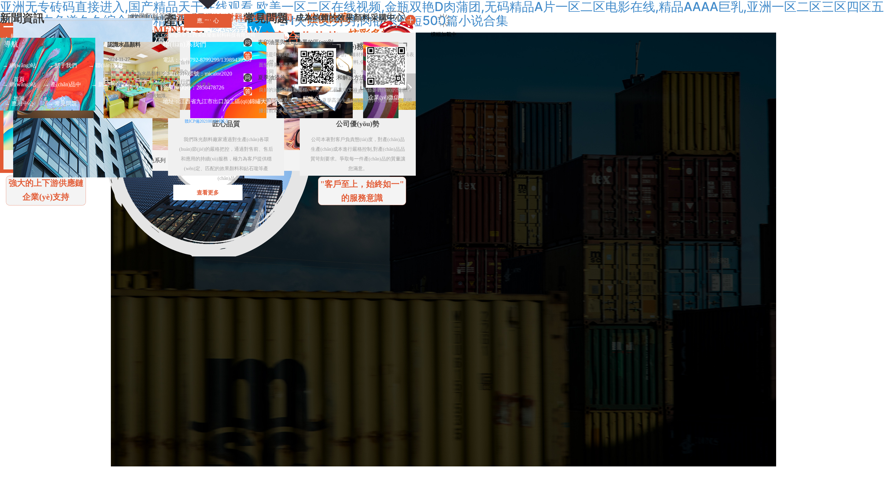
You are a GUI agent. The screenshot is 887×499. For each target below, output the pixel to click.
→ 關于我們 (62, 65)
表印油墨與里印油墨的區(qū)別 (295, 42)
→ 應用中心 (19, 103)
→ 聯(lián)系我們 (105, 67)
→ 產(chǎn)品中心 (62, 86)
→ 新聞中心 (105, 84)
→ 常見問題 (62, 103)
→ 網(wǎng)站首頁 (19, 67)
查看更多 (208, 192)
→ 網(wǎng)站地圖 (19, 86)
